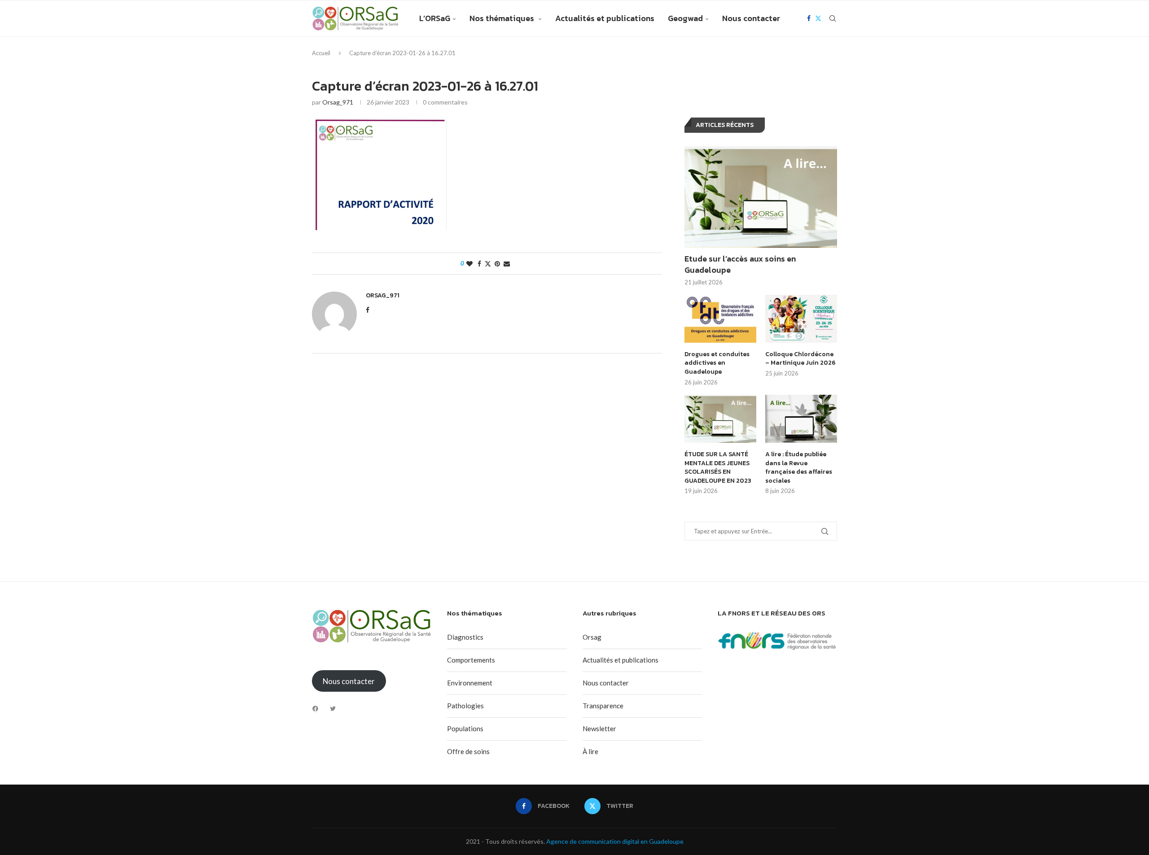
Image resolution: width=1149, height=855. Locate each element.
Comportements (471, 660)
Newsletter (599, 728)
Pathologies (465, 706)
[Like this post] (469, 263)
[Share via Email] (507, 263)
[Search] (832, 18)
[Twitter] (818, 18)
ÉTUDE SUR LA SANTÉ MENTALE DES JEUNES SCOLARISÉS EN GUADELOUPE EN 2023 (717, 467)
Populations (465, 728)
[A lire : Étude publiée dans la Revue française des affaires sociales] (801, 419)
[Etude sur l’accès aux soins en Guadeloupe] (760, 197)
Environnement (469, 683)
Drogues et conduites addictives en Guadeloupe (717, 363)
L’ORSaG (434, 18)
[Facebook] (809, 18)
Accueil (321, 53)
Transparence (603, 706)
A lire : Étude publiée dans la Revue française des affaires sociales (798, 467)
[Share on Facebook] (479, 263)
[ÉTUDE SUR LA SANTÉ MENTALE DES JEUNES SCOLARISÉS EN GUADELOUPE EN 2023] (720, 419)
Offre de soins (468, 751)
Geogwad (685, 18)
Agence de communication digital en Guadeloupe (615, 841)
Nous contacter (751, 18)
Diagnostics (465, 637)
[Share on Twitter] (488, 263)
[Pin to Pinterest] (497, 263)
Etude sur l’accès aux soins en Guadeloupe (740, 264)
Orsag (592, 637)
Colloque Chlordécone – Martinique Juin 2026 (800, 358)
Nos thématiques (502, 18)
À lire (590, 751)
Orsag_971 (337, 102)
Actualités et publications (604, 18)
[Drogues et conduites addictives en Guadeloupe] (720, 319)
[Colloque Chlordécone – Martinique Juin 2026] (801, 319)
